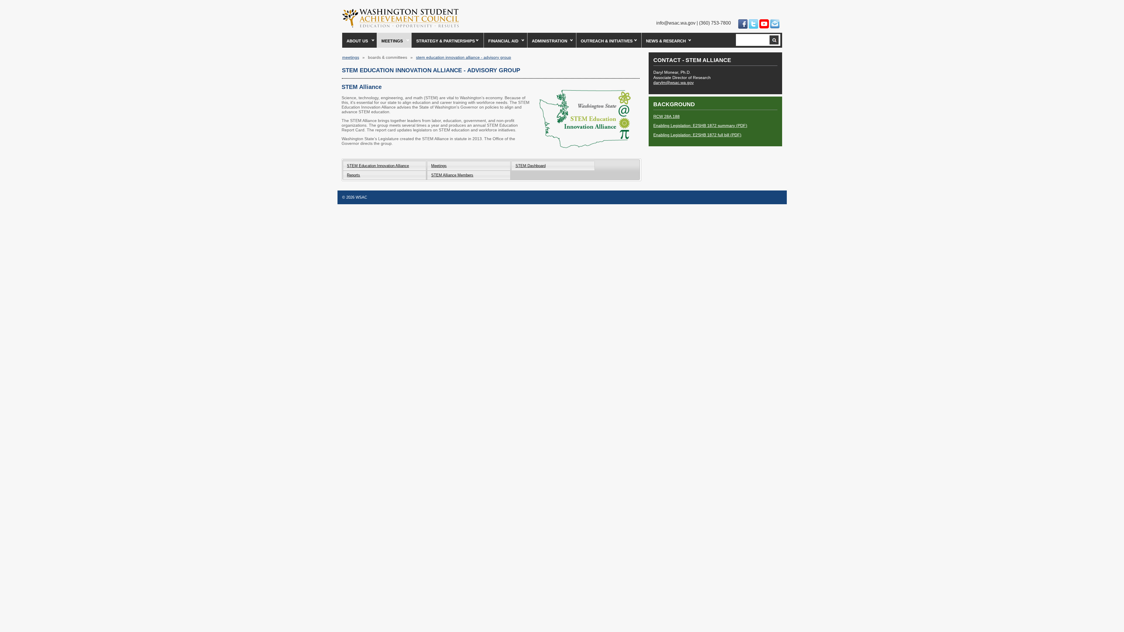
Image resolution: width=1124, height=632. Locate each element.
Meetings (439, 166)
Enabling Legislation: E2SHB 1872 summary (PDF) (700, 125)
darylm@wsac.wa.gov (673, 82)
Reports (353, 175)
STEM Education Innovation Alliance (378, 166)
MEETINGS (392, 41)
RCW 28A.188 (666, 116)
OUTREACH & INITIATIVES (607, 41)
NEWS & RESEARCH (666, 41)
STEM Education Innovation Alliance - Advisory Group (463, 57)
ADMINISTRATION (549, 41)
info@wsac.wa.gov (675, 22)
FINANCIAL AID (503, 41)
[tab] (384, 165)
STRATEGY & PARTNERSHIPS (445, 41)
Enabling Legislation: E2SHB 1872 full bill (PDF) (697, 135)
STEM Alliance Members (452, 175)
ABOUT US (357, 41)
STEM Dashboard (530, 166)
